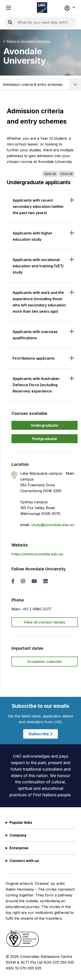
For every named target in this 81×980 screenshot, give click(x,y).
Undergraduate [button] (44, 425)
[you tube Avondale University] (34, 581)
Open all (50, 173)
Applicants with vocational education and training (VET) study (38, 265)
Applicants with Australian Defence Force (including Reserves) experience (36, 384)
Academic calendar (44, 661)
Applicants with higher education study (32, 236)
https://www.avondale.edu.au (37, 554)
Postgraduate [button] (44, 438)
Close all (66, 173)
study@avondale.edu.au (52, 525)
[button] (69, 7)
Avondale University (36, 41)
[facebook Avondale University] (12, 581)
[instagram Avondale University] (23, 581)
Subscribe (39, 733)
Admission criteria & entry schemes (33, 84)
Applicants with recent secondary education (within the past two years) (38, 206)
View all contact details (44, 622)
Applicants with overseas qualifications (35, 334)
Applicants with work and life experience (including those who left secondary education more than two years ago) (39, 302)
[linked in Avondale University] (45, 581)
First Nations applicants (34, 358)
